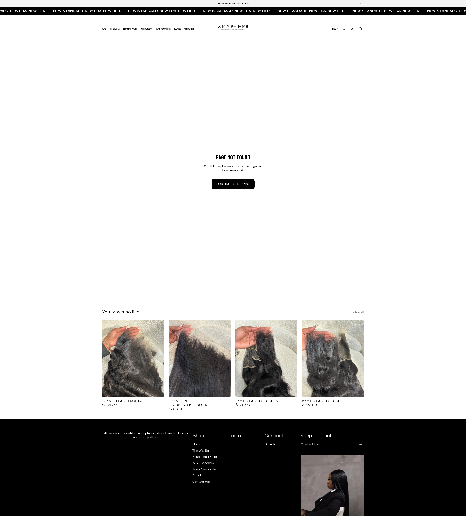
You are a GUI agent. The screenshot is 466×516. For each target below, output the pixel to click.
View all (358, 312)
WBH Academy (203, 463)
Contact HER (201, 482)
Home (196, 444)
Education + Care (204, 457)
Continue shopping (233, 184)
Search (269, 444)
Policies (198, 475)
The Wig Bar (201, 450)
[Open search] (344, 29)
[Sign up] (360, 444)
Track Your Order (204, 469)
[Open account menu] (352, 29)
